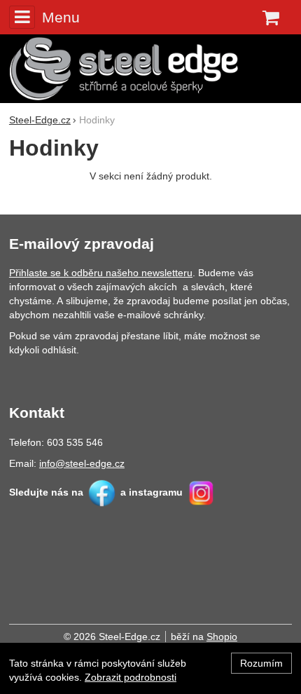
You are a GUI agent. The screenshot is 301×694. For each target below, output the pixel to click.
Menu (61, 17)
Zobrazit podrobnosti (130, 677)
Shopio (221, 636)
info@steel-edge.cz (82, 463)
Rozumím (261, 663)
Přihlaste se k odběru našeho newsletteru (100, 272)
